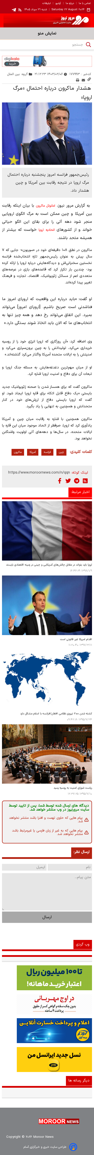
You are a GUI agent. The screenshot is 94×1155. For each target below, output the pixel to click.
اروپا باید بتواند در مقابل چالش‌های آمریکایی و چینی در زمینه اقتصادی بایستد (49, 565)
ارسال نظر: (81, 852)
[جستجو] (88, 44)
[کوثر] (47, 1030)
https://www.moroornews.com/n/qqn (39, 472)
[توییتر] (68, 481)
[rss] (20, 10)
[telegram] (14, 10)
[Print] (77, 80)
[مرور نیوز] (47, 20)
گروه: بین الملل (17, 74)
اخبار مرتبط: (80, 492)
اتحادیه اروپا (46, 230)
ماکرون (18, 452)
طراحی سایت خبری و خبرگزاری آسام (45, 1147)
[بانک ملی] (47, 1004)
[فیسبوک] (59, 481)
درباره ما (70, 3)
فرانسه (47, 452)
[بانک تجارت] (47, 977)
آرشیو (58, 3)
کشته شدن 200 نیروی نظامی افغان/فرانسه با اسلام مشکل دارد (56, 714)
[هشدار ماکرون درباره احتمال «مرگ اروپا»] (47, 133)
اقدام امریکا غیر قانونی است (76, 639)
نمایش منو (47, 33)
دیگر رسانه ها (78, 1080)
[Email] (83, 80)
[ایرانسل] (47, 1059)
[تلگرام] (76, 481)
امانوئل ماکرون (45, 205)
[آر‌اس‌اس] (85, 481)
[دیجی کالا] (47, 61)
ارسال (47, 917)
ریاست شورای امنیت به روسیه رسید (73, 788)
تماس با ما (84, 3)
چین (61, 452)
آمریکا (33, 452)
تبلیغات (46, 3)
